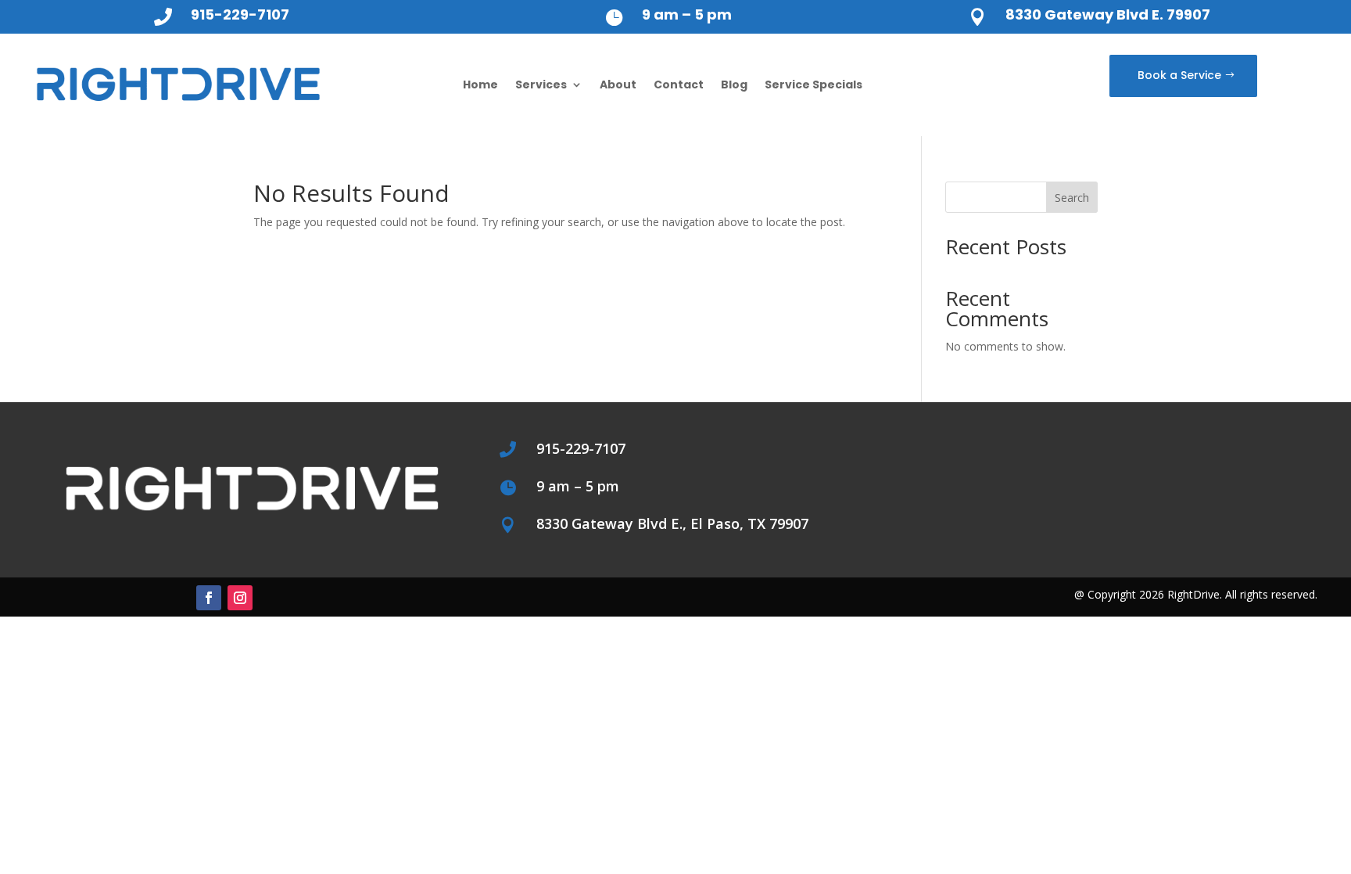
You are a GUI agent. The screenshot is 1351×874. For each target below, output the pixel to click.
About (618, 84)
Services (541, 84)
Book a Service (1179, 75)
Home (480, 84)
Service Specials (813, 84)
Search (1072, 197)
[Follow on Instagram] (240, 597)
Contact (679, 84)
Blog (734, 84)
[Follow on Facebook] (208, 597)
